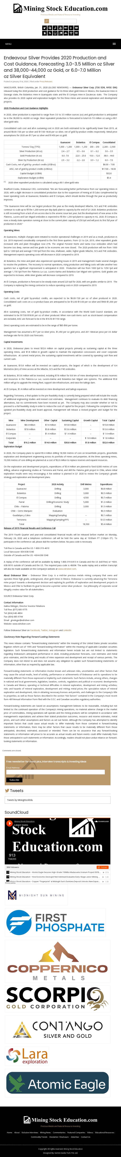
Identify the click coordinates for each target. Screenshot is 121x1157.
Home (9, 1132)
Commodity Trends (39, 1137)
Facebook (35, 630)
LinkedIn (67, 630)
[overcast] (55, 34)
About (16, 1132)
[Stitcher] (65, 29)
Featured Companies (76, 1132)
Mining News (45, 1132)
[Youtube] (60, 29)
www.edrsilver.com (67, 568)
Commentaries (59, 1132)
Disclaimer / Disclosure (59, 1137)
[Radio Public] (50, 29)
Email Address (13, 767)
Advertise (75, 1137)
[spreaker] (44, 34)
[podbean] (71, 34)
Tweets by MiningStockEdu (20, 800)
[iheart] (76, 29)
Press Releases (46, 81)
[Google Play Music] (71, 29)
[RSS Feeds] (50, 34)
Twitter (44, 630)
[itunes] (55, 29)
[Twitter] (44, 29)
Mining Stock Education (73, 1149)
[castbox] (65, 34)
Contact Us (85, 1137)
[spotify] (76, 34)
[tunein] (60, 34)
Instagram (54, 630)
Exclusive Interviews (30, 1132)
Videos (90, 1132)
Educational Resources (104, 1132)
